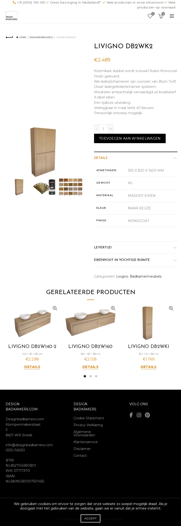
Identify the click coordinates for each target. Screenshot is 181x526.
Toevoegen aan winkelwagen (130, 138)
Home (22, 37)
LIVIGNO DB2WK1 (148, 346)
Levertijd (102, 247)
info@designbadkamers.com (29, 445)
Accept (90, 518)
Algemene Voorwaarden (84, 433)
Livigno (122, 276)
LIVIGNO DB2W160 (90, 346)
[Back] (9, 37)
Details (100, 158)
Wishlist (153, 13)
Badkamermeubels (41, 37)
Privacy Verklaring (88, 425)
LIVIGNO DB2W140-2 (32, 346)
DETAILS (32, 367)
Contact (80, 455)
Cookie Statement (89, 418)
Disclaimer (82, 449)
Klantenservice (86, 442)
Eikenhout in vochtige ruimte (122, 260)
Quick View (55, 308)
